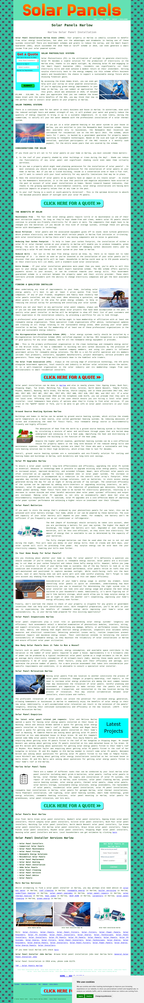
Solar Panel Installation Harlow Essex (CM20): (40, 38)
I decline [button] (89, 996)
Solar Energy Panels (37, 943)
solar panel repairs (98, 893)
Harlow (62, 385)
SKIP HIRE (74, 896)
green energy (43, 899)
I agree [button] (80, 996)
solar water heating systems (80, 793)
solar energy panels (57, 730)
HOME (95, 19)
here (114, 832)
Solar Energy (84, 935)
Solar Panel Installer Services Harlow (44, 838)
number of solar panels (46, 653)
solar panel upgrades (61, 893)
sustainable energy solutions (73, 785)
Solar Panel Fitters (68, 932)
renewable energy (24, 322)
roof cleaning (46, 891)
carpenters (97, 896)
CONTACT (114, 19)
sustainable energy (104, 74)
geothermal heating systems (84, 419)
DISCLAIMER (124, 19)
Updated (45, 984)
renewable (65, 138)
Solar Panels (47, 932)
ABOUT (108, 19)
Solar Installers (37, 937)
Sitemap (16, 984)
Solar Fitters (30, 932)
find (23, 819)
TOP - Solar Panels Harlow (28, 966)
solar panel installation (80, 788)
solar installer (108, 666)
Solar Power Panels (109, 932)
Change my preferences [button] (103, 996)
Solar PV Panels (57, 937)
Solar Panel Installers (62, 935)
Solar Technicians (103, 935)
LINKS (101, 19)
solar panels (52, 100)
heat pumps (50, 896)
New (39, 984)
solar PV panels (89, 733)
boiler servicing (107, 891)
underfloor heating (25, 893)
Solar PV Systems (37, 935)
